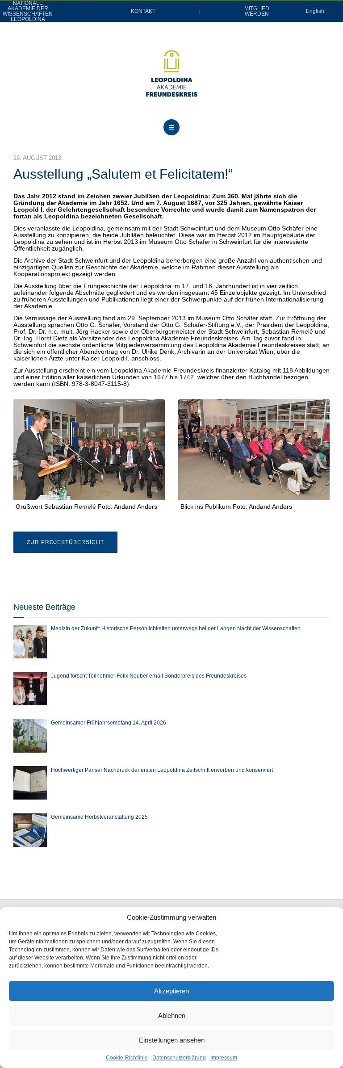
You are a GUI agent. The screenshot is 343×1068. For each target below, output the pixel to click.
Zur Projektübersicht (65, 542)
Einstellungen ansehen (172, 1040)
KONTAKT (143, 11)
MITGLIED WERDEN (256, 11)
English (315, 11)
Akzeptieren (171, 991)
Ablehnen (171, 1015)
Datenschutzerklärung (179, 1058)
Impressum (223, 1058)
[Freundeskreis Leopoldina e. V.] (171, 73)
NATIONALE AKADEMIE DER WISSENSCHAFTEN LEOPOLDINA (28, 11)
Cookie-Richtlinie (127, 1058)
